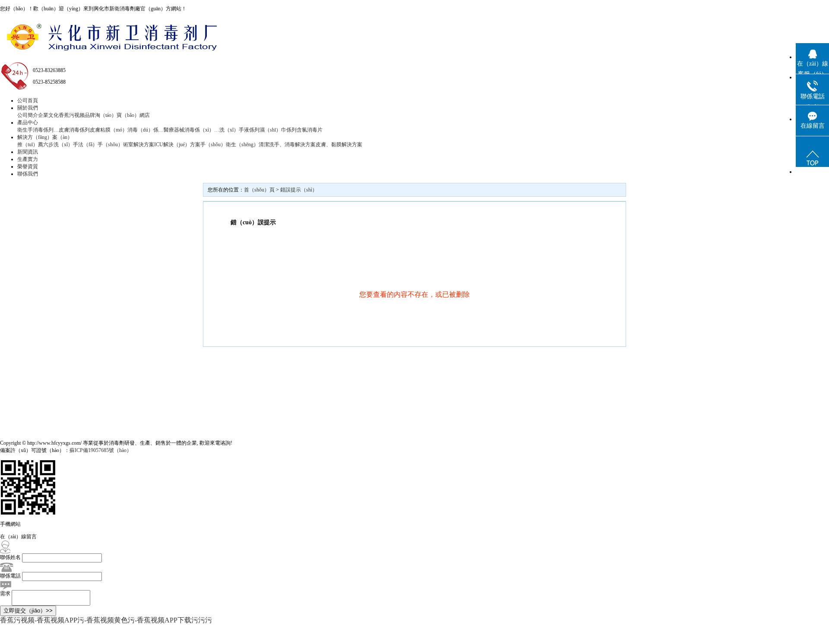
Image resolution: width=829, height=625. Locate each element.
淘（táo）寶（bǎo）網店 (122, 115)
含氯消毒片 (310, 130)
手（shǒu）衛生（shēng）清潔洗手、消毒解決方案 (258, 144)
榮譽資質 (27, 166)
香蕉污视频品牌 (77, 115)
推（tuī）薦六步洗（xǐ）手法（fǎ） (57, 144)
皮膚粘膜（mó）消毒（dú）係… (127, 130)
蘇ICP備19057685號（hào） (101, 450)
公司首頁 (27, 100)
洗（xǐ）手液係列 (239, 130)
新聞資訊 (27, 152)
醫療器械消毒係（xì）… (191, 130)
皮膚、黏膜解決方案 (339, 144)
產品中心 (27, 122)
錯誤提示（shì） (298, 190)
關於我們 (27, 108)
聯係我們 (27, 174)
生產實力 (27, 159)
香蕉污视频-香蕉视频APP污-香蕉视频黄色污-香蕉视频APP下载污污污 (106, 620)
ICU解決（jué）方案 (177, 144)
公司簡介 (27, 115)
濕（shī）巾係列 (278, 130)
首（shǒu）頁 (259, 190)
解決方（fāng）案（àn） (45, 137)
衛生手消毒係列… (38, 130)
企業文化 (48, 115)
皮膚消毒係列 (74, 130)
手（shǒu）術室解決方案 (126, 144)
